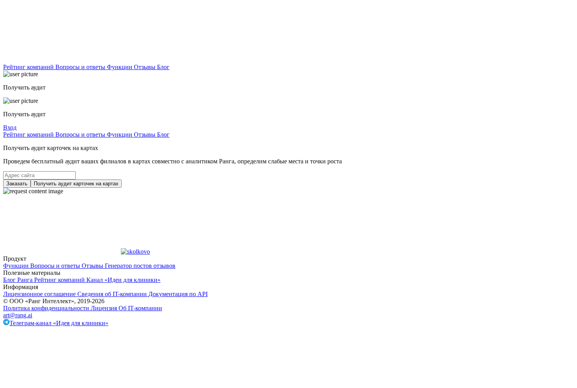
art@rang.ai (17, 315)
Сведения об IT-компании (112, 294)
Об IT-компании (140, 308)
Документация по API (178, 294)
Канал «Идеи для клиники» (123, 279)
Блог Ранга (18, 279)
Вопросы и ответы (81, 67)
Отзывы (145, 67)
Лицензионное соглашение (40, 294)
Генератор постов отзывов (140, 265)
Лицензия (105, 308)
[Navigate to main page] (62, 60)
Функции (120, 67)
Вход (9, 127)
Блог (163, 67)
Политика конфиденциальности (47, 308)
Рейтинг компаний (29, 67)
